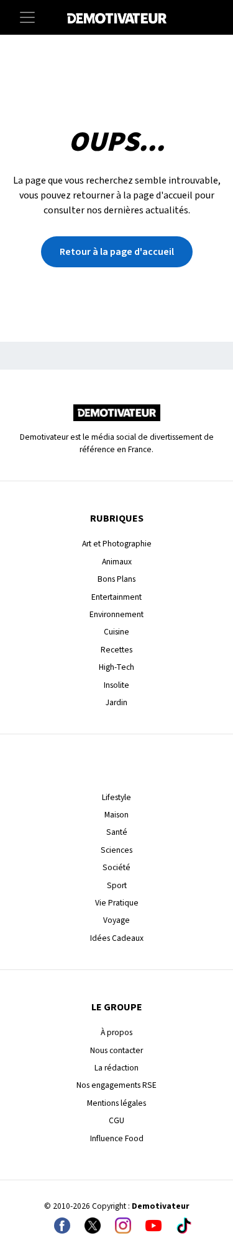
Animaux (117, 561)
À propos (116, 1032)
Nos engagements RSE (116, 1085)
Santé (116, 832)
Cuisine (116, 632)
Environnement (116, 614)
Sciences (116, 850)
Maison (116, 815)
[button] (117, 251)
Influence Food (117, 1138)
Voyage (116, 920)
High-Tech (116, 667)
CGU (116, 1120)
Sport (117, 885)
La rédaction (116, 1068)
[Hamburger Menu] (27, 17)
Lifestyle (116, 797)
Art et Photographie (117, 544)
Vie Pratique (117, 903)
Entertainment (116, 597)
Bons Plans (116, 579)
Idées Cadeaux (117, 938)
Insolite (116, 685)
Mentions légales (116, 1103)
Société (116, 867)
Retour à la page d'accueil (117, 252)
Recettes (116, 650)
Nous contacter (116, 1050)
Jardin (116, 702)
